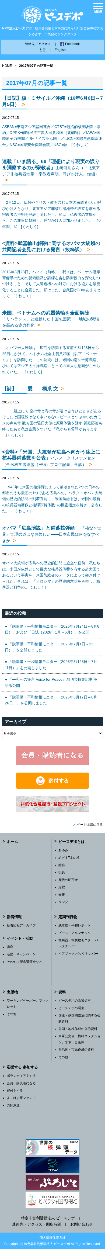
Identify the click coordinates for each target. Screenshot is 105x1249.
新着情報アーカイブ (21, 925)
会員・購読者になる (21, 1083)
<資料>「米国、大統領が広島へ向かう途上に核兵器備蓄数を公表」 (51, 458)
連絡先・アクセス (38, 44)
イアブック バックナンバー (78, 954)
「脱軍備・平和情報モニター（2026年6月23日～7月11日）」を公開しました (51, 664)
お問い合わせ (81, 1224)
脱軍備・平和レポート (74, 925)
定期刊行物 (67, 917)
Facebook (72, 44)
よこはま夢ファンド (21, 1098)
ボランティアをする (21, 1076)
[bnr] (52, 810)
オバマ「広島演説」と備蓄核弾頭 (51, 534)
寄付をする (15, 1090)
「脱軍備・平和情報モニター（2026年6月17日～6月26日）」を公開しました (51, 700)
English (60, 50)
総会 (61, 865)
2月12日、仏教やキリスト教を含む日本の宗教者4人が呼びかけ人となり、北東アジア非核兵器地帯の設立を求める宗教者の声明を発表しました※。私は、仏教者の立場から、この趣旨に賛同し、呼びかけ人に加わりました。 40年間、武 (51, 214)
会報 (61, 895)
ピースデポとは (71, 841)
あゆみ (63, 850)
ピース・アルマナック (74, 933)
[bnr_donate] (52, 787)
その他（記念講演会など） (26, 962)
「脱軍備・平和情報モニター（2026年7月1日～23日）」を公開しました (49, 647)
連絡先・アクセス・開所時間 (36, 1224)
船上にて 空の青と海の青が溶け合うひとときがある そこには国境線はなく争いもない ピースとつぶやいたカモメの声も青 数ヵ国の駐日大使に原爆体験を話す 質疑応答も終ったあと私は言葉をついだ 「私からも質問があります (52, 423)
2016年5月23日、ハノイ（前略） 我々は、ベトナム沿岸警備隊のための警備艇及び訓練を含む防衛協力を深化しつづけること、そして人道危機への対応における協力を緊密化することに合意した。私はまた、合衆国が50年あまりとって (51, 284)
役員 (61, 872)
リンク (63, 902)
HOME (7, 66)
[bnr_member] (52, 764)
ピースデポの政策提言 (74, 1000)
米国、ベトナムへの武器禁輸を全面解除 (50, 319)
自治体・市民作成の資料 (76, 1049)
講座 (10, 947)
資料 (62, 992)
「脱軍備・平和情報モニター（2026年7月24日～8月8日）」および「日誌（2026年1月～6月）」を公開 (52, 629)
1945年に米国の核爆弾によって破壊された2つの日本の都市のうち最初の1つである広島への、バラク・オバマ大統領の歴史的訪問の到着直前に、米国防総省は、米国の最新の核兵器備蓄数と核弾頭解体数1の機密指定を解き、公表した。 (52, 499)
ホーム (12, 841)
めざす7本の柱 (69, 858)
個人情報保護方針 (52, 1238)
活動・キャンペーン (21, 954)
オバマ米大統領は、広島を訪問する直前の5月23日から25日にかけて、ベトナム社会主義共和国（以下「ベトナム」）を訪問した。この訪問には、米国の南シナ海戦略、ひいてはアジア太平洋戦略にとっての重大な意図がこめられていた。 (51, 359)
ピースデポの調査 (71, 1008)
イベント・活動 (20, 938)
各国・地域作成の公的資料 (77, 1029)
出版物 (12, 992)
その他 (11, 1014)
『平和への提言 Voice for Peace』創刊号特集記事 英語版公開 (51, 682)
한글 (42, 50)
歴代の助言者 (68, 880)
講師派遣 (13, 1105)
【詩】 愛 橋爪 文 (30, 388)
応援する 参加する (22, 1067)
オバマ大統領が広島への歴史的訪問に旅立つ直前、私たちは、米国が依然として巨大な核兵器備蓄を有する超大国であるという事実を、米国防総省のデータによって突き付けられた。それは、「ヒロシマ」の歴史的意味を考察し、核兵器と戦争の (51, 575)
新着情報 (14, 917)
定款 (61, 887)
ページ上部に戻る (88, 824)
